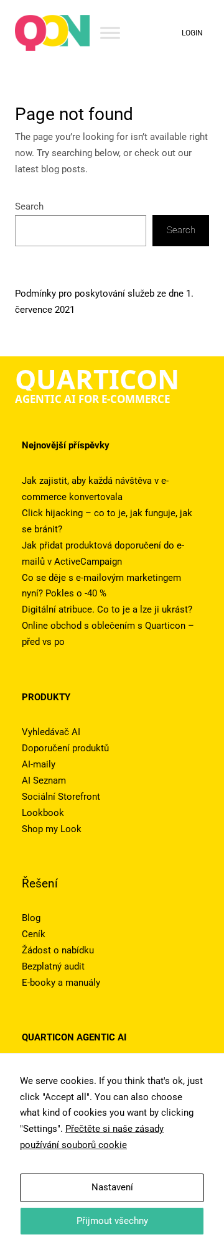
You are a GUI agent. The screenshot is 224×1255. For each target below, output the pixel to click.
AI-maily (38, 764)
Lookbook (43, 812)
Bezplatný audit (53, 966)
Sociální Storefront (61, 796)
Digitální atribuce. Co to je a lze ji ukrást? (107, 609)
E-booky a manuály (61, 982)
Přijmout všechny (112, 1220)
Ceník (33, 934)
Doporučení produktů (65, 748)
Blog (31, 918)
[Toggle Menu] (110, 33)
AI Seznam (44, 780)
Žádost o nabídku (58, 950)
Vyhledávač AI (51, 732)
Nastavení (112, 1187)
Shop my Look (52, 829)
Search (29, 206)
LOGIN (192, 33)
